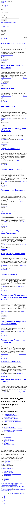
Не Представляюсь (6, 78)
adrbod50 (3, 286)
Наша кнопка (7, 437)
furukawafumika (5, 311)
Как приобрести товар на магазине (13, 430)
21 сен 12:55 (23, 222)
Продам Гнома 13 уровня (11, 169)
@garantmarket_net (9, 463)
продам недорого (8, 106)
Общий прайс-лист (9, 444)
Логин (3, 16)
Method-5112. (4, 222)
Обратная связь (8, 471)
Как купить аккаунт (9, 414)
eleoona (3, 201)
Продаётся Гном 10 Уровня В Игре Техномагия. (13, 232)
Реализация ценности (9, 427)
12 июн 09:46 (20, 331)
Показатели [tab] (7, 481)
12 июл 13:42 (21, 139)
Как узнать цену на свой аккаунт (12, 421)
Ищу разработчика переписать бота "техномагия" (14, 322)
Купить (6, 59)
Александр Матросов (6, 118)
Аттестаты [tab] (6, 478)
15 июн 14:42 (22, 354)
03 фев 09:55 (21, 286)
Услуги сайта (7, 439)
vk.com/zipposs (6, 464)
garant (2, 2)
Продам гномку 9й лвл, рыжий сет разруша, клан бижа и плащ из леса (14, 297)
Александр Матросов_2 (7, 55)
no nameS (3, 139)
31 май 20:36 (23, 265)
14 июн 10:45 (23, 244)
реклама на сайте (23, 24)
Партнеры (6, 442)
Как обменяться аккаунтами (11, 415)
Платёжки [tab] (6, 479)
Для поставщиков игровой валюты (13, 428)
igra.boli (3, 331)
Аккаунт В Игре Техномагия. (13, 254)
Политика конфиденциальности (12, 474)
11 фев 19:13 (22, 392)
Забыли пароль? (5, 22)
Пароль (3, 17)
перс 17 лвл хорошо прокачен (13, 43)
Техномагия (4, 38)
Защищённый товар (9, 431)
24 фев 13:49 (19, 373)
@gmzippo (8, 461)
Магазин (6, 5)
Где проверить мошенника (11, 420)
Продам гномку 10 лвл (10, 149)
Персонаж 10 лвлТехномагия (13, 190)
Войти (5, 6)
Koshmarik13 (4, 354)
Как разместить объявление (11, 418)
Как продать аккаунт (9, 417)
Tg (4, 501)
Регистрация (12, 22)
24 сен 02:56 (20, 201)
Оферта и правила (8, 475)
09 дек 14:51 (18, 160)
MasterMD (3, 392)
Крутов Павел (5, 181)
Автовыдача (4, 28)
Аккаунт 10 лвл (7, 88)
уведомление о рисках (6, 487)
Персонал (6, 443)
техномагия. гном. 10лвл (11, 362)
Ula (2, 160)
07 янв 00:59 (4, 56)
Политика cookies (8, 472)
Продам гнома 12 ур (9, 274)
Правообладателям (9, 440)
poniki (2, 373)
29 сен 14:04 (23, 181)
